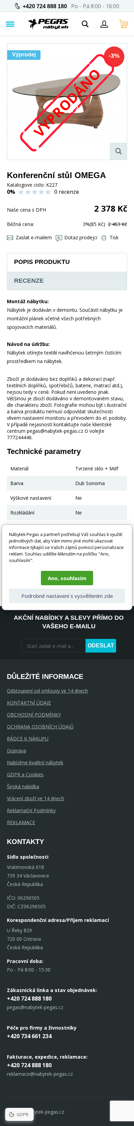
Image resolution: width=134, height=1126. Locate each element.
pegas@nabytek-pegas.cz (35, 1007)
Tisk (114, 237)
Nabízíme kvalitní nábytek (35, 762)
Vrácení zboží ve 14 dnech (35, 798)
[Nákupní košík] (123, 23)
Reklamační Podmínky (31, 810)
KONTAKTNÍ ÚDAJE (29, 702)
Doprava (16, 750)
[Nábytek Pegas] (48, 24)
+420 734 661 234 (29, 1036)
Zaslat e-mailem (34, 237)
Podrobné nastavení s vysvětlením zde (67, 595)
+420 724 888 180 (45, 6)
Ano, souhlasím (67, 578)
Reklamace (21, 822)
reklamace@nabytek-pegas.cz (40, 1074)
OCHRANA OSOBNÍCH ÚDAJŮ (40, 726)
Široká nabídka (23, 786)
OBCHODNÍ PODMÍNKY (34, 714)
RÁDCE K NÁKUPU (27, 738)
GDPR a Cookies (25, 774)
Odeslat (101, 645)
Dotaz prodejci (80, 237)
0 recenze (66, 192)
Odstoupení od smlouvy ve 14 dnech (47, 690)
